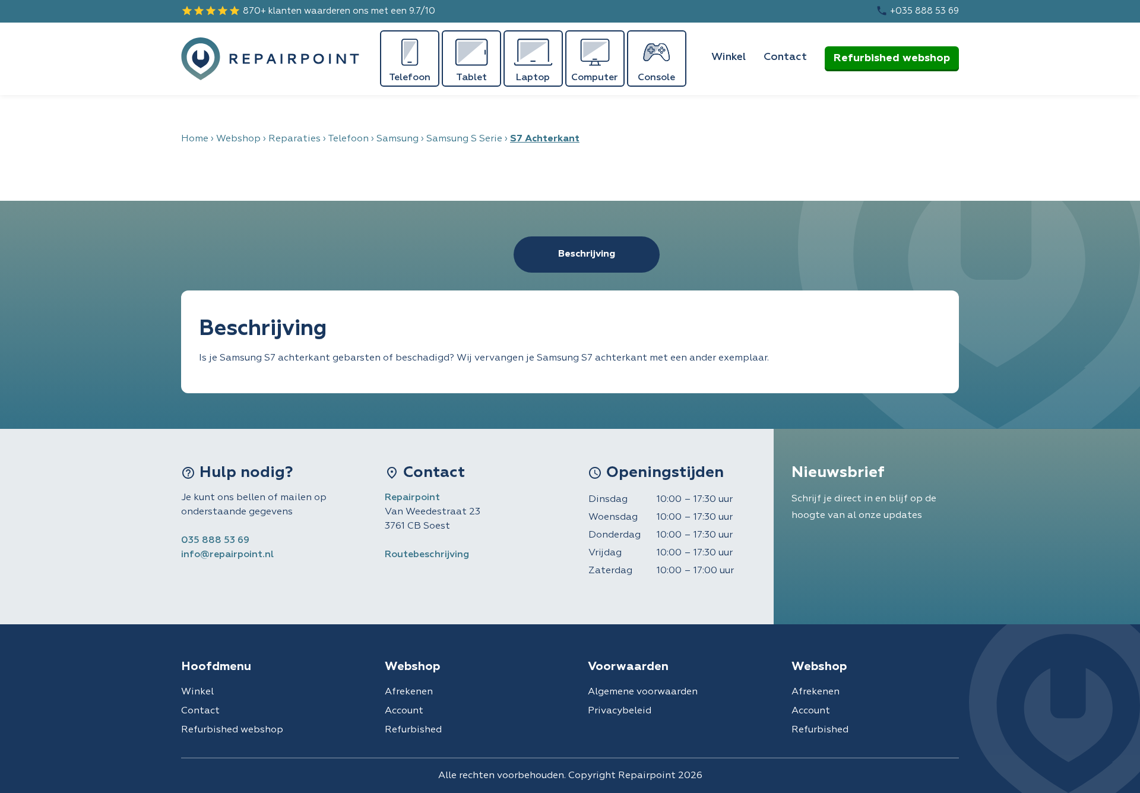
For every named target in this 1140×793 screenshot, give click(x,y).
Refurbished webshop (892, 58)
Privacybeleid (619, 711)
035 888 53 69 (215, 540)
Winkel (728, 57)
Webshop (238, 139)
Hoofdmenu (216, 666)
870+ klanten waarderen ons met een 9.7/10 (308, 11)
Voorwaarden (628, 666)
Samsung (397, 139)
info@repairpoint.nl (227, 555)
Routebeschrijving (427, 555)
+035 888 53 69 (917, 11)
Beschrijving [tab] (586, 254)
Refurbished (413, 730)
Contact (785, 57)
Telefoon (348, 139)
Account (404, 711)
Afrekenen (409, 692)
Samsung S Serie (464, 139)
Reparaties (294, 139)
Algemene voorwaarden (643, 692)
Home (194, 139)
